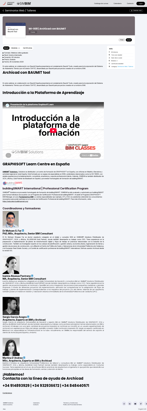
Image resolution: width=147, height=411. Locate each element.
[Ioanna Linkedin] (32, 275)
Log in (140, 3)
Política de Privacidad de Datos (72, 404)
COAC (57, 237)
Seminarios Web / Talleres (125, 66)
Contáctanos (7, 393)
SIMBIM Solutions (8, 403)
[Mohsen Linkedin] (23, 230)
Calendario (118, 3)
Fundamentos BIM (26, 197)
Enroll (129, 40)
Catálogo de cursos (101, 3)
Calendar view (137, 10)
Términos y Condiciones (70, 403)
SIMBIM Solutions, (10, 172)
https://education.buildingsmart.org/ (15, 201)
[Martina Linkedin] (24, 357)
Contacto (130, 3)
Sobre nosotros (7, 404)
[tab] (6, 48)
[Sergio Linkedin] (28, 317)
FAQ (4, 409)
